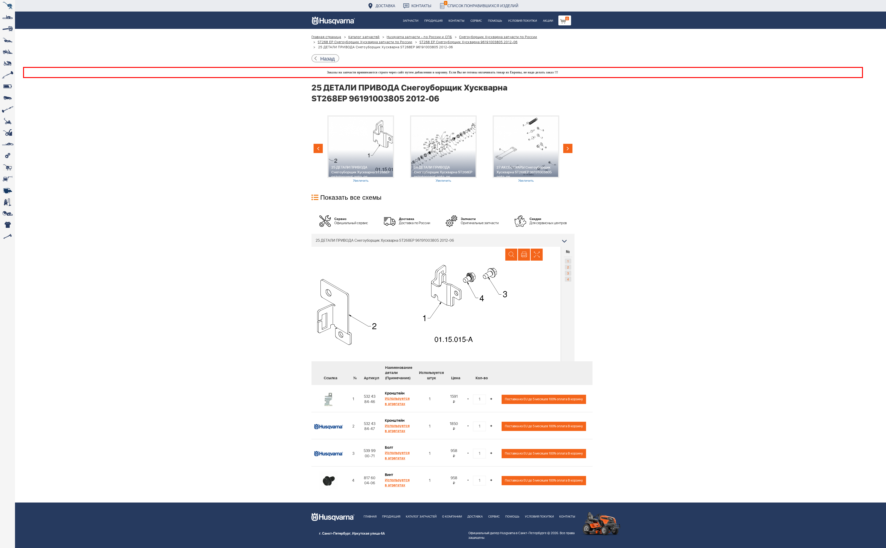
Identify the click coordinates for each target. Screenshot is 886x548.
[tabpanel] (360, 149)
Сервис (476, 21)
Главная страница (326, 37)
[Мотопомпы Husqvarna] (7, 190)
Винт (389, 475)
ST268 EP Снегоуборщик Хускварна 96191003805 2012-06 (468, 42)
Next (567, 148)
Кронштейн (394, 393)
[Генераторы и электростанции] (7, 167)
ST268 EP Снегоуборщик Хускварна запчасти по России (365, 42)
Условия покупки (522, 21)
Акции (548, 21)
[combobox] (443, 240)
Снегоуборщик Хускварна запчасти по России (498, 37)
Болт (389, 447)
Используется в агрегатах (397, 401)
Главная (370, 517)
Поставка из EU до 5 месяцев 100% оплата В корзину (544, 399)
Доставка (385, 5)
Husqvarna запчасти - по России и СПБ (419, 37)
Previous (318, 148)
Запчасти (410, 21)
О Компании (452, 517)
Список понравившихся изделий (481, 4)
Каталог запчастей (364, 37)
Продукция (433, 21)
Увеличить (360, 180)
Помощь (495, 21)
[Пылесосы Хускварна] (7, 202)
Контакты (421, 5)
